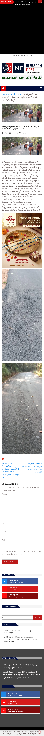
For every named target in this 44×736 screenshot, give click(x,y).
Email (4, 532)
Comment (6, 494)
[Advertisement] (22, 31)
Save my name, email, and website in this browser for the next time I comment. (21, 553)
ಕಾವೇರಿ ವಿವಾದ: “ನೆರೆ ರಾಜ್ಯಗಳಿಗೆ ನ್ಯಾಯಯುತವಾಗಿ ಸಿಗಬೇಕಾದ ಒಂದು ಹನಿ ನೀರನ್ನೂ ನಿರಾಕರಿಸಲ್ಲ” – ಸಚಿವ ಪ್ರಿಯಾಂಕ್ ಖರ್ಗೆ (20, 639)
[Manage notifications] (39, 732)
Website (5, 540)
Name (5, 523)
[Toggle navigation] (8, 88)
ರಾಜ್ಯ (3, 458)
